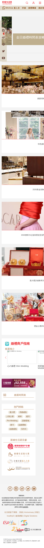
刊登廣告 (14, 540)
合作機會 (20, 540)
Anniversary (29, 512)
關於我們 (9, 540)
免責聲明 (25, 507)
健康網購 (19, 516)
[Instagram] (3, 30)
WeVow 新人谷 (13, 8)
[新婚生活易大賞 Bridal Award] (18, 454)
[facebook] (3, 23)
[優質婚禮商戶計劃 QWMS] (18, 446)
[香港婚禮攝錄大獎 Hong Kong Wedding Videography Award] (18, 468)
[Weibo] (3, 37)
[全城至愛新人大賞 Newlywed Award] (18, 461)
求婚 (24, 8)
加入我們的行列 (27, 540)
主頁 (4, 540)
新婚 (21, 512)
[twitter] (3, 51)
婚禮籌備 (32, 8)
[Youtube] (3, 58)
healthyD (10, 516)
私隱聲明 (9, 542)
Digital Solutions (30, 516)
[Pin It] (3, 44)
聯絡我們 (34, 540)
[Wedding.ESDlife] (7, 2)
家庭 (37, 512)
